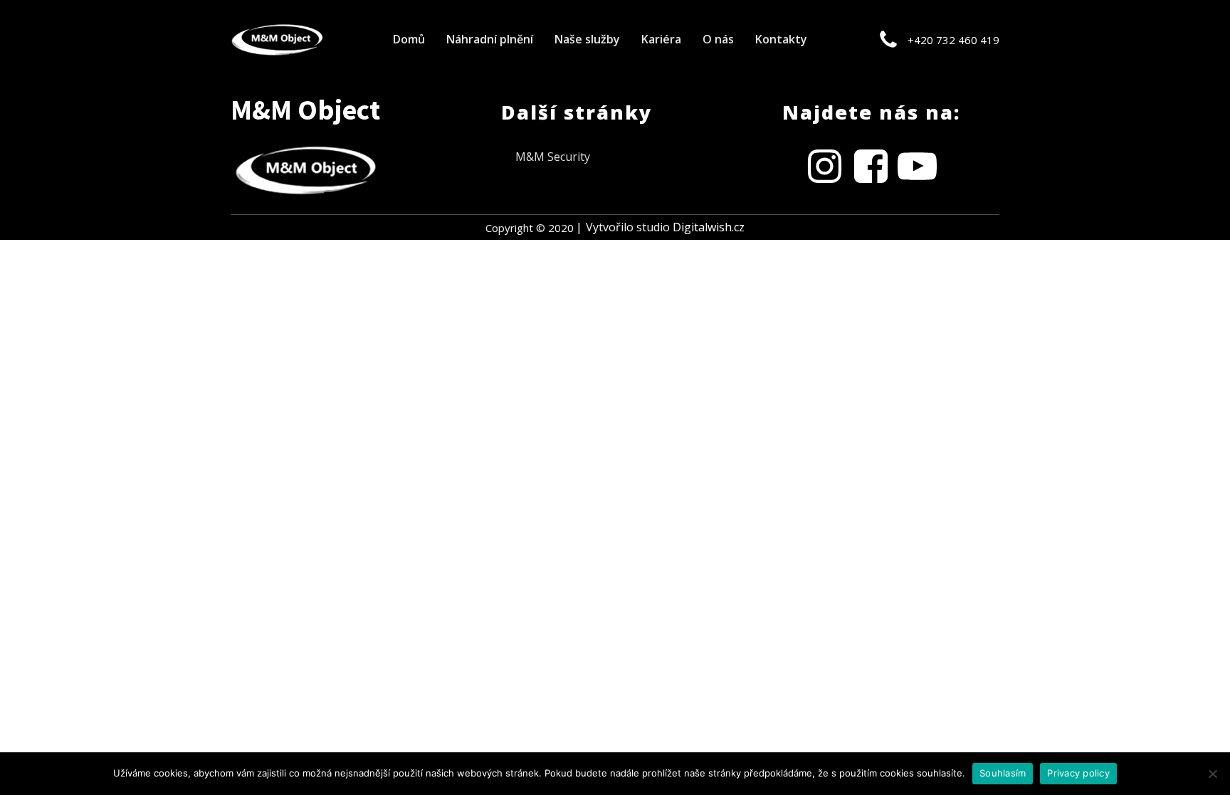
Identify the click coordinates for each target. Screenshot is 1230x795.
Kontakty (781, 39)
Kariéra (661, 39)
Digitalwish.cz (709, 227)
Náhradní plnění (489, 39)
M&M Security (552, 156)
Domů (409, 39)
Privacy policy (1078, 773)
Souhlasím (1002, 773)
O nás (718, 39)
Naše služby (587, 39)
